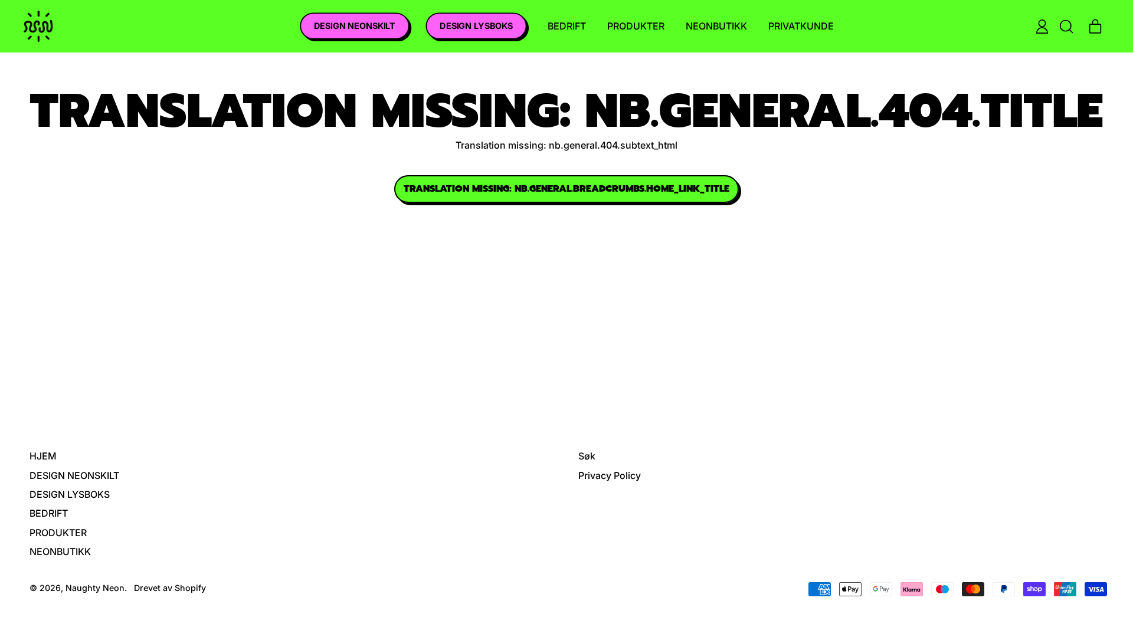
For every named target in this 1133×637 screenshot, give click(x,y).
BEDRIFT (567, 26)
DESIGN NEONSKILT (354, 26)
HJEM (43, 456)
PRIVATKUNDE (801, 26)
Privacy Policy (609, 475)
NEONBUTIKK (716, 26)
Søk (586, 456)
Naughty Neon (95, 588)
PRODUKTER (635, 26)
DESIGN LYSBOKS (475, 26)
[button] (1065, 26)
